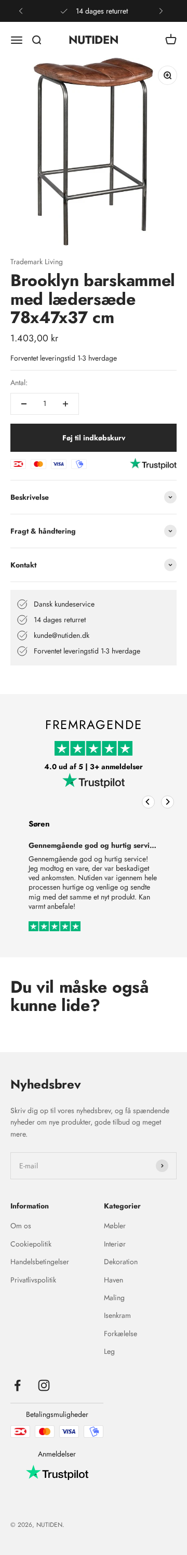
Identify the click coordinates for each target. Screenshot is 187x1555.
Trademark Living (36, 261)
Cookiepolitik (30, 1244)
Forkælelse (120, 1333)
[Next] (167, 801)
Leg (109, 1351)
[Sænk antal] (24, 403)
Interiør (115, 1244)
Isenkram (117, 1315)
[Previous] (148, 801)
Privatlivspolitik (33, 1280)
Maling (114, 1297)
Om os (20, 1225)
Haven (113, 1280)
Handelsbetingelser (39, 1261)
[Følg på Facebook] (17, 1385)
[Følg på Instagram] (44, 1385)
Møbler (115, 1225)
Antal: (19, 382)
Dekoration (121, 1261)
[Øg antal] (65, 403)
